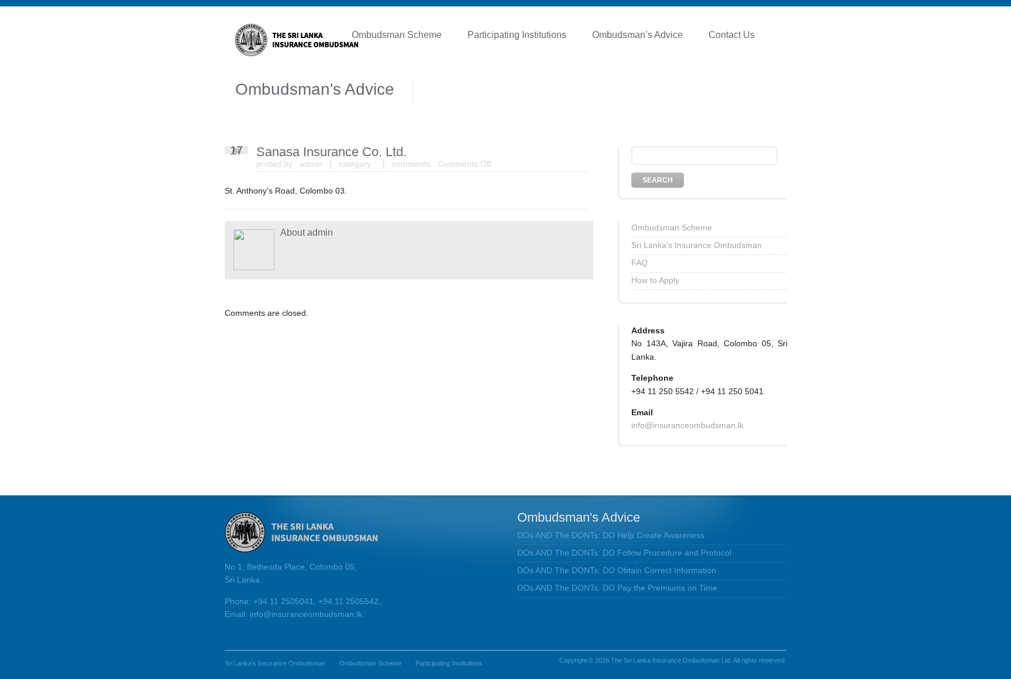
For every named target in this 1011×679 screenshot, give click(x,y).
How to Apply (655, 280)
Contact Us (732, 35)
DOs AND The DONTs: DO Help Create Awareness (610, 535)
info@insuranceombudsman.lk (687, 425)
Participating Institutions (516, 35)
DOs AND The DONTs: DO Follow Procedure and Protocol (624, 552)
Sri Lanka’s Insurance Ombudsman (696, 245)
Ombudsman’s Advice (637, 35)
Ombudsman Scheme (397, 35)
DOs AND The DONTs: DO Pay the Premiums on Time (617, 587)
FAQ (639, 262)
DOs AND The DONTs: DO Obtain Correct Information (616, 570)
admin (311, 163)
